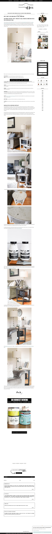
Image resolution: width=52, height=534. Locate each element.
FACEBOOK (14, 463)
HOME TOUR (10, 0)
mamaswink (6, 483)
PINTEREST (17, 463)
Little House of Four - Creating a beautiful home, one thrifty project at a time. (21, 533)
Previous (5, 480)
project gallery (23, 0)
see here (31, 497)
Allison (6, 493)
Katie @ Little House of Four (9, 511)
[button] (42, 527)
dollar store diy (29, 0)
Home (20, 480)
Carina (6, 503)
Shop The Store (16, 0)
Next (34, 480)
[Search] (47, 31)
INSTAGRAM (21, 463)
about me (36, 0)
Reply (33, 489)
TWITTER (25, 463)
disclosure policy (26, 531)
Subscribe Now (42, 532)
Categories (40, 0)
